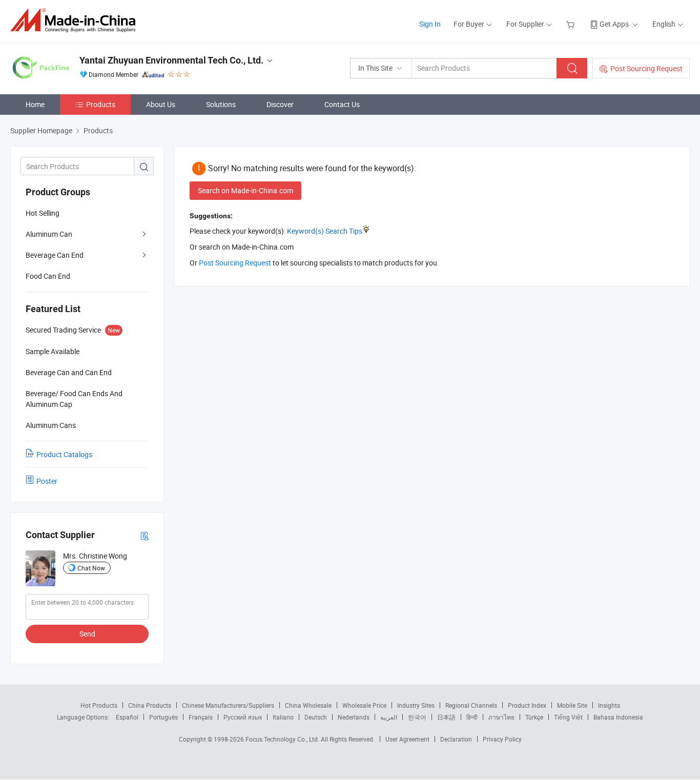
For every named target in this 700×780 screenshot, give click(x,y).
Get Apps (614, 24)
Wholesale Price (364, 705)
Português (163, 717)
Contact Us (342, 104)
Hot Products (98, 705)
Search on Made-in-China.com (245, 190)
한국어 (417, 717)
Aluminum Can (49, 234)
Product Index (527, 705)
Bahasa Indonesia (618, 717)
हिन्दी (472, 717)
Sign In (430, 24)
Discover (280, 104)
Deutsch (315, 717)
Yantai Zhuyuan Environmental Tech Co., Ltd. (171, 60)
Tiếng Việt (568, 717)
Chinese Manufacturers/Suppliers (228, 705)
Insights (609, 705)
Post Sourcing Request (646, 68)
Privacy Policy (502, 739)
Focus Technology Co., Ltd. (283, 739)
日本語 (446, 717)
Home (35, 104)
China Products (149, 705)
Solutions (221, 104)
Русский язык (242, 717)
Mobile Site (572, 705)
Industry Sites (416, 705)
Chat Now (91, 568)
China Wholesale (308, 705)
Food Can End (48, 276)
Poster (46, 481)
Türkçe (534, 717)
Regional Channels (471, 705)
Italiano (283, 717)
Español (127, 717)
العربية (388, 717)
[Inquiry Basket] (571, 24)
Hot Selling (42, 213)
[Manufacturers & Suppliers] (76, 20)
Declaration (456, 739)
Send (87, 634)
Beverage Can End (55, 255)
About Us (160, 104)
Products (100, 104)
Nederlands (353, 717)
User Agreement (407, 739)
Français (201, 717)
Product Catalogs (64, 454)
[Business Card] (144, 535)
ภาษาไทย (501, 717)
